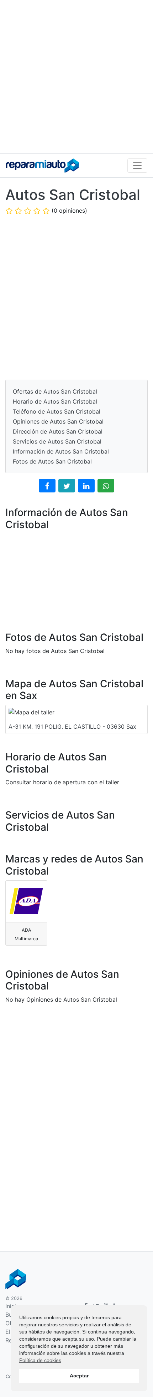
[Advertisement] (76, 76)
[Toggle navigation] (137, 165)
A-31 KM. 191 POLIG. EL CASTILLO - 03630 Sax (72, 726)
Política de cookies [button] (40, 1360)
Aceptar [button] (79, 1375)
